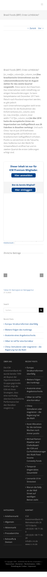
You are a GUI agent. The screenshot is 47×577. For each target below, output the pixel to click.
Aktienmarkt (10, 527)
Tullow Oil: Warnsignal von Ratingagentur (19, 290)
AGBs (38, 564)
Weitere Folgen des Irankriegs (18, 329)
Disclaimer (19, 564)
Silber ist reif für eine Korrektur (19, 341)
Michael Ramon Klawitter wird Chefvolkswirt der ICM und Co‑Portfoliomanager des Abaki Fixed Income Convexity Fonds (34, 450)
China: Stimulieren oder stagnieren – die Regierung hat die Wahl (34, 412)
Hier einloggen (23, 189)
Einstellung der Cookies (19, 566)
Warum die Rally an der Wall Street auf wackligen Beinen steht (34, 493)
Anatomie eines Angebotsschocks (20, 335)
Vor (39, 28)
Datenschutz (10, 564)
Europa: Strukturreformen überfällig (21, 324)
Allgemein (9, 522)
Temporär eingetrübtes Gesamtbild (32, 469)
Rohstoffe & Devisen (10, 541)
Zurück (33, 28)
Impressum (32, 566)
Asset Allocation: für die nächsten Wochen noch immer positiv (34, 429)
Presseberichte (12, 533)
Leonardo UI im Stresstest (34, 480)
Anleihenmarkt (8, 243)
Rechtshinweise (29, 564)
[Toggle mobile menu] (42, 4)
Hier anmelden (23, 175)
